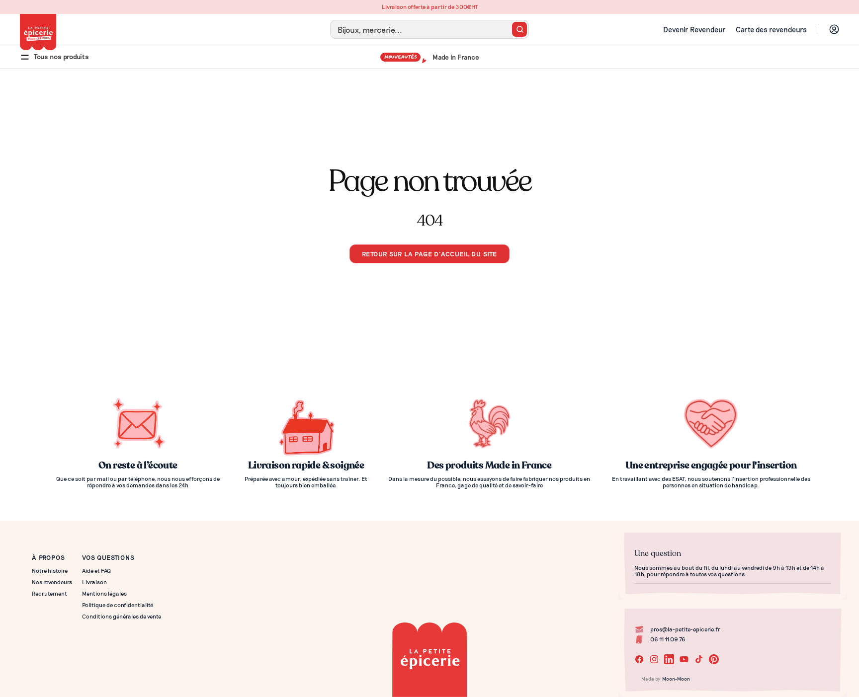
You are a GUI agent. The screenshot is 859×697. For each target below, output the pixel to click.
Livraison (94, 582)
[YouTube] (684, 659)
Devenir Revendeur (694, 29)
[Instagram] (654, 659)
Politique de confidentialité (117, 605)
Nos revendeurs (52, 582)
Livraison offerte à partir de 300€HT (430, 6)
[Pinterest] (714, 659)
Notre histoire (50, 570)
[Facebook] (639, 659)
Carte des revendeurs (771, 29)
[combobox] (429, 29)
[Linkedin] (669, 659)
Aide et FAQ (96, 570)
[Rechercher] (519, 29)
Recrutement (49, 593)
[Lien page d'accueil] (38, 32)
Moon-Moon (676, 678)
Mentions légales (104, 593)
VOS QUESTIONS (108, 557)
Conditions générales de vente (121, 616)
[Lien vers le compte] (834, 29)
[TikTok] (699, 659)
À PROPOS (48, 557)
